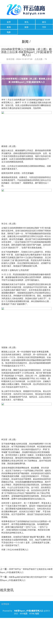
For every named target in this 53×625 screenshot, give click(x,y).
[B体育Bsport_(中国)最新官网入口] (26, 9)
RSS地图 (23, 614)
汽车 (44, 27)
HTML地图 (34, 614)
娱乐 (44, 21)
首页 (9, 21)
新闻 (9, 27)
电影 (9, 32)
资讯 (26, 21)
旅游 (26, 27)
